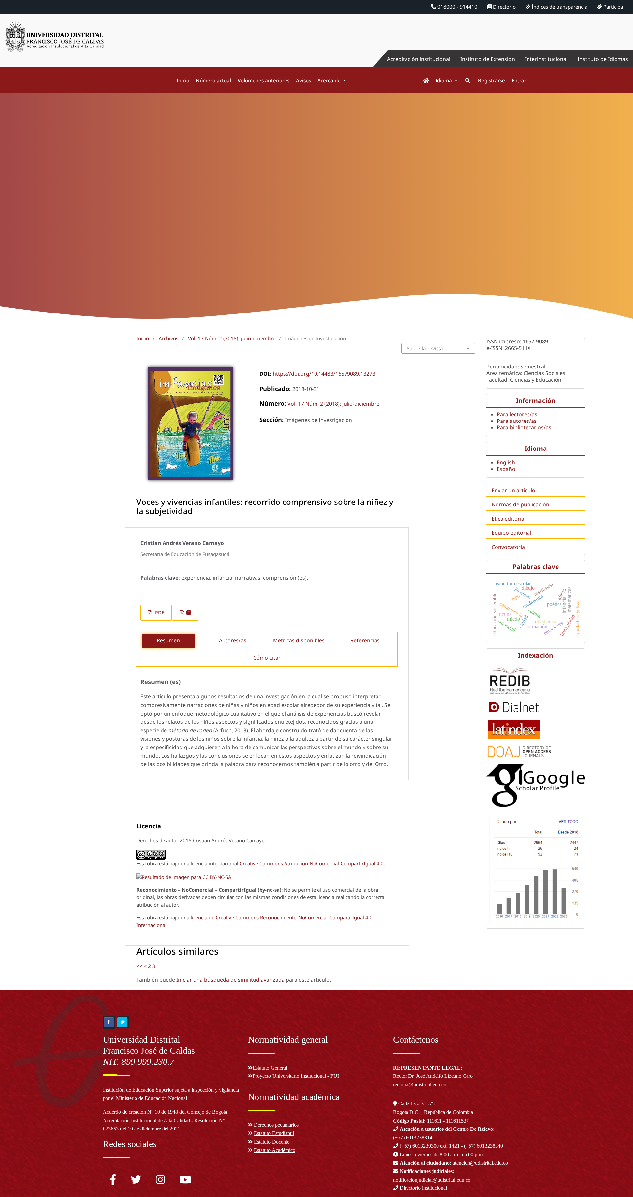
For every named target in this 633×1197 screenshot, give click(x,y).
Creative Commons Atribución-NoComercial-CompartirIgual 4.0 (312, 863)
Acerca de (329, 80)
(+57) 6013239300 (419, 1146)
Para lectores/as (517, 414)
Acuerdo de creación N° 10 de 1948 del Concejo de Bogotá (165, 1112)
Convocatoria (508, 547)
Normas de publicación (520, 504)
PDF (159, 612)
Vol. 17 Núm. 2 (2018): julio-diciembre (231, 338)
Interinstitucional (546, 59)
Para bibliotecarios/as (524, 427)
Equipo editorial (511, 532)
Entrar (519, 80)
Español (507, 469)
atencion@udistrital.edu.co (454, 1163)
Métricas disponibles (299, 640)
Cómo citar (267, 657)
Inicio (183, 80)
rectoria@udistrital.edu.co (419, 1084)
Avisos (303, 80)
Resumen (168, 640)
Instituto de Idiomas (603, 59)
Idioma (444, 80)
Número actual (213, 80)
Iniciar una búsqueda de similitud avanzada (230, 979)
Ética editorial (509, 518)
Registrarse (491, 80)
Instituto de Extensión (487, 59)
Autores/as (232, 640)
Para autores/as (517, 420)
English (506, 462)
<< (139, 966)
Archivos (168, 338)
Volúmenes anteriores (263, 80)
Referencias (365, 640)
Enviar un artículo (513, 490)
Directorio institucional (422, 1188)
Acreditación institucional (418, 59)
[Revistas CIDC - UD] (423, 80)
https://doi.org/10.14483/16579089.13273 (324, 373)
